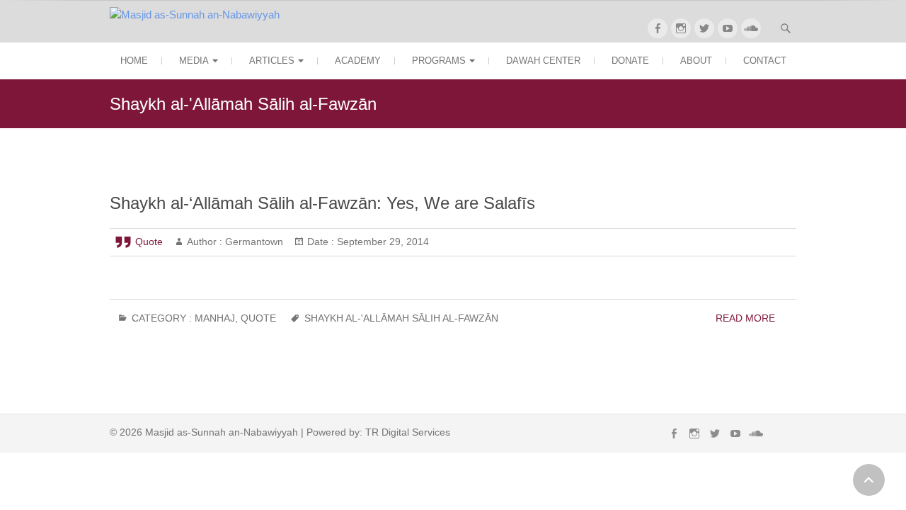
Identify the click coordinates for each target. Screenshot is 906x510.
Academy (358, 60)
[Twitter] (704, 28)
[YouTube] (728, 28)
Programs (439, 60)
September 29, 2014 (381, 241)
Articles (271, 60)
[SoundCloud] (751, 28)
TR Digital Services (407, 432)
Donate (630, 60)
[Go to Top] (869, 480)
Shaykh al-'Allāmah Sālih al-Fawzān (401, 318)
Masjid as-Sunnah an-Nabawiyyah (221, 432)
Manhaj (215, 318)
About (696, 60)
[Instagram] (681, 28)
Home (134, 60)
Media (194, 60)
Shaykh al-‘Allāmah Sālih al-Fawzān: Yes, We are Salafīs (322, 202)
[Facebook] (657, 28)
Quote (149, 241)
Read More (745, 318)
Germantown (252, 241)
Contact (764, 60)
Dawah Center (543, 60)
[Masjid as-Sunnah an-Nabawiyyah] (198, 15)
